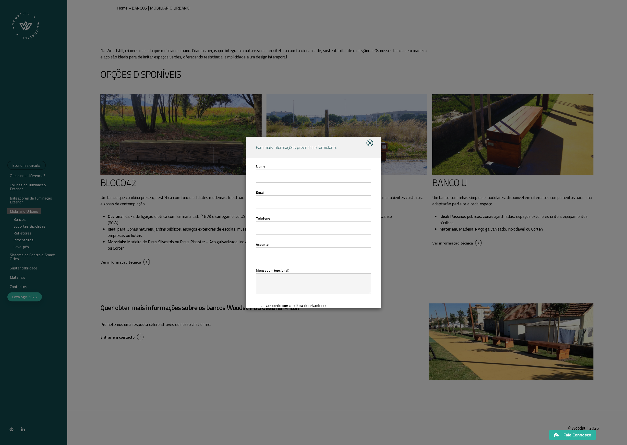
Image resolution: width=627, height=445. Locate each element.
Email (260, 192)
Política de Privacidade (308, 305)
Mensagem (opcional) (272, 270)
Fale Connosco (577, 435)
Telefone (263, 218)
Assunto (262, 244)
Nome (260, 166)
